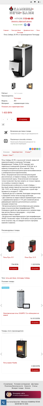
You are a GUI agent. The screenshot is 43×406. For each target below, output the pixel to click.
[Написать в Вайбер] (28, 24)
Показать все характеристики (13, 107)
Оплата (27, 388)
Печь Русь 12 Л (30, 257)
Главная (6, 30)
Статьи (34, 386)
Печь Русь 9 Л (8, 257)
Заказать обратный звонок (21, 21)
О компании (8, 384)
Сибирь (27, 278)
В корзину (23, 119)
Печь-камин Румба (10, 363)
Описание (6, 152)
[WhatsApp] (37, 149)
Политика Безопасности (14, 386)
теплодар (20, 278)
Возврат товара (17, 388)
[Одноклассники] (33, 149)
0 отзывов (19, 93)
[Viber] (35, 149)
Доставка (34, 384)
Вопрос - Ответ (8, 155)
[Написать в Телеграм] (25, 24)
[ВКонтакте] (30, 149)
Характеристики (17, 152)
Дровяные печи (29, 30)
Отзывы (28, 152)
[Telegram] (39, 149)
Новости (27, 386)
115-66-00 (24, 18)
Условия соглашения (22, 384)
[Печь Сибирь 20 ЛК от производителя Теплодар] (21, 59)
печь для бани (11, 278)
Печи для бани (16, 30)
